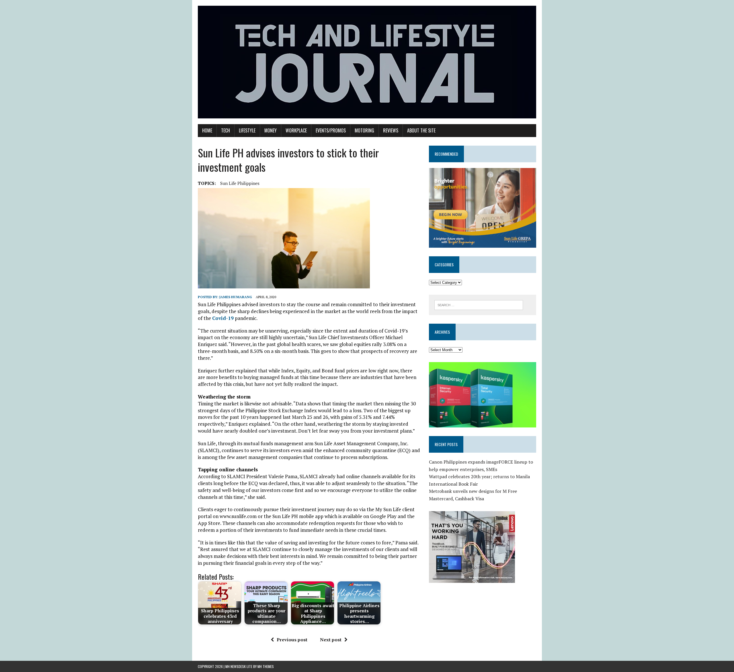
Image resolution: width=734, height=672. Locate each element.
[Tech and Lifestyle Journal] (367, 62)
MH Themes (265, 666)
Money (270, 130)
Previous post (292, 639)
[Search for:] (478, 304)
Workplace (296, 130)
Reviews (390, 130)
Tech (225, 130)
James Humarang (235, 297)
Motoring (364, 130)
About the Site (421, 130)
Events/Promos (331, 130)
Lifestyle (247, 130)
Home (207, 130)
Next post (330, 639)
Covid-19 (223, 318)
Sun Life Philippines (239, 183)
